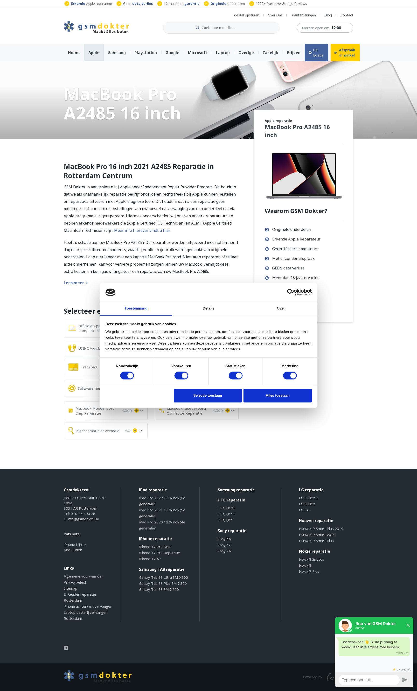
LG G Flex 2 (308, 497)
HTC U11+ (226, 514)
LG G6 (304, 510)
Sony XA (224, 538)
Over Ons (275, 15)
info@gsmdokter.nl (83, 518)
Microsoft (197, 52)
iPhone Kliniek (75, 544)
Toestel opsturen (245, 15)
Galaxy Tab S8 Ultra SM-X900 (163, 577)
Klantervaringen (303, 15)
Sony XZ (224, 544)
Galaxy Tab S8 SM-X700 (159, 589)
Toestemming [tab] (136, 308)
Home (74, 52)
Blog (328, 15)
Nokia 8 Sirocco (311, 559)
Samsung (117, 52)
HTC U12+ (226, 508)
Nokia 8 (305, 565)
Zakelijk (270, 52)
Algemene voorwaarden (84, 576)
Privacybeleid (75, 582)
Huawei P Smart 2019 (317, 534)
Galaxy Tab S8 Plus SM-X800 (163, 583)
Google (172, 52)
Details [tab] (209, 308)
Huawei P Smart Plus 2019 (321, 528)
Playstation (145, 52)
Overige (246, 52)
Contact (347, 15)
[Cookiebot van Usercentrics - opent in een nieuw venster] (291, 292)
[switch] (181, 376)
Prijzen (293, 52)
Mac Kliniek (73, 549)
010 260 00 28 (83, 513)
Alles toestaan (278, 395)
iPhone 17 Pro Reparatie (159, 552)
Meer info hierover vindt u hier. (142, 230)
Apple (93, 52)
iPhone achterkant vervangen (88, 606)
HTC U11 (225, 520)
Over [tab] (281, 308)
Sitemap (70, 588)
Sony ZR (224, 550)
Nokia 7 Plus (309, 571)
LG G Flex (307, 503)
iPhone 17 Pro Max (155, 546)
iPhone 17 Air (150, 558)
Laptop (223, 52)
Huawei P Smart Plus (316, 540)
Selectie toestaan (207, 395)
